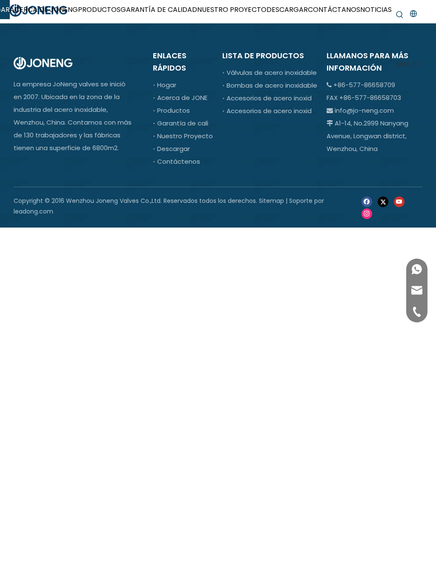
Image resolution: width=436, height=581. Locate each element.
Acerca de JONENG (187, 97)
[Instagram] (366, 213)
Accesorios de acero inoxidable (276, 98)
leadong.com (33, 211)
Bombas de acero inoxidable (272, 85)
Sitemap (271, 201)
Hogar (166, 84)
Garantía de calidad (189, 123)
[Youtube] (399, 201)
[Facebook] (366, 201)
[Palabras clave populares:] (399, 15)
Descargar (173, 148)
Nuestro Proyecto (185, 135)
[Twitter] (383, 201)
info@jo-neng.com (364, 110)
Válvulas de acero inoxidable (272, 72)
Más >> (407, 64)
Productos (173, 110)
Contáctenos (178, 161)
